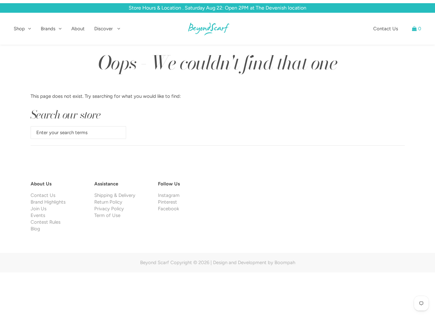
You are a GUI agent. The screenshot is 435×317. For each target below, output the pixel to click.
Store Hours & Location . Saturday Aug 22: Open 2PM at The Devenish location (217, 8)
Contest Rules (46, 222)
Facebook (168, 209)
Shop (19, 29)
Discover (104, 29)
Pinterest (167, 202)
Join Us (38, 209)
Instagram (169, 195)
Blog (35, 229)
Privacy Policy (109, 209)
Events (38, 215)
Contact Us (385, 29)
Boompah (285, 262)
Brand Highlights (48, 202)
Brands (48, 29)
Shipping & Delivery (114, 195)
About (78, 29)
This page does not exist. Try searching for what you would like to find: (106, 96)
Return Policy (108, 202)
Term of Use (107, 215)
